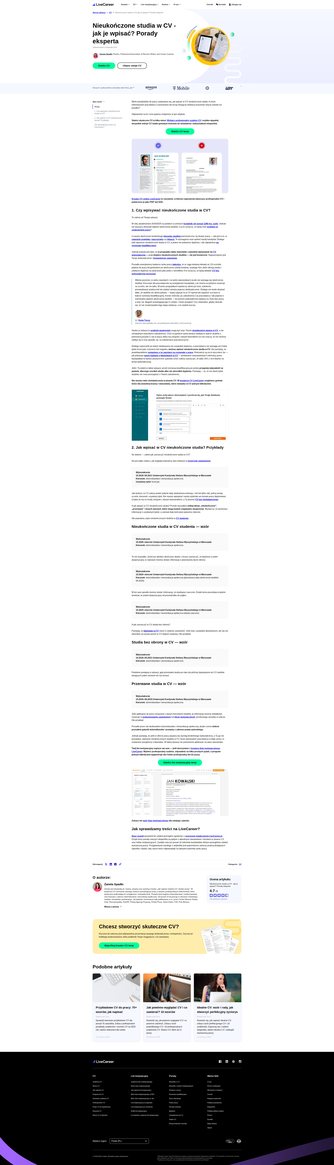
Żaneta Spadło (106, 54)
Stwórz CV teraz (180, 131)
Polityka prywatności (214, 1103)
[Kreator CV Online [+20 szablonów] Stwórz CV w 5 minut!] (103, 4)
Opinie (209, 1128)
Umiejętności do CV (176, 1115)
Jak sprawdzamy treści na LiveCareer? (105, 126)
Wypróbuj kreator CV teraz (119, 945)
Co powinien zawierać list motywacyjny (145, 1115)
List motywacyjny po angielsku (141, 1103)
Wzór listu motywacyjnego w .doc (142, 1098)
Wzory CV (96, 1086)
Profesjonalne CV (99, 1103)
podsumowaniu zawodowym (157, 717)
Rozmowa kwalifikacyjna (178, 1094)
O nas (176, 4)
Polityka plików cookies (215, 1111)
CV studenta (182, 518)
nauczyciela (157, 239)
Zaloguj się (236, 4)
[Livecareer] (103, 1061)
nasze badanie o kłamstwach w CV (161, 355)
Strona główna (99, 12)
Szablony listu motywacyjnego (141, 1082)
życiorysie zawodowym (199, 461)
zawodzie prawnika (141, 239)
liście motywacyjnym (185, 717)
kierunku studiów (172, 236)
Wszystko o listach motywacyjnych (181, 1086)
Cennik (210, 4)
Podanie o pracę (175, 1090)
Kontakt (222, 4)
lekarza (170, 239)
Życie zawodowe (175, 1098)
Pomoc (209, 1115)
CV (134, 4)
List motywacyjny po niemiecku (142, 1107)
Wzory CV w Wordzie (100, 1115)
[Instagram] (240, 1061)
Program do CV (98, 1094)
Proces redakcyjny (213, 1086)
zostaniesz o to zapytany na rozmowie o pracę (170, 352)
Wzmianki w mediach (214, 1090)
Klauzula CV (97, 1111)
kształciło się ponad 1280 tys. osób (201, 224)
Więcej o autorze (111, 906)
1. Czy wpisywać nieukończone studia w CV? (107, 112)
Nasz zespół (138, 836)
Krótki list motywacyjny (139, 1111)
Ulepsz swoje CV (132, 65)
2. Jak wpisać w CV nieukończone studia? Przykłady (108, 119)
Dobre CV (172, 1119)
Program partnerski (214, 1098)
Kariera (165, 4)
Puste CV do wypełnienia (102, 1107)
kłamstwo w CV (151, 631)
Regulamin (211, 1107)
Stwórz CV (104, 65)
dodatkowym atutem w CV (205, 330)
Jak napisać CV (98, 1090)
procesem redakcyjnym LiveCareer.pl (203, 836)
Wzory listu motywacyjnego (140, 1086)
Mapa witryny (212, 1124)
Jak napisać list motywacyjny (141, 1090)
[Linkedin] (226, 1061)
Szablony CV (97, 1082)
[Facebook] (220, 1061)
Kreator (124, 4)
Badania (172, 1111)
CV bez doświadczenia (206, 499)
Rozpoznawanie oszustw (178, 1124)
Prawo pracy (173, 1103)
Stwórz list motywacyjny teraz (180, 762)
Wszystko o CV (174, 1082)
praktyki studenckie (160, 330)
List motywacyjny (149, 4)
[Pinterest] (233, 1061)
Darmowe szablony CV (101, 1098)
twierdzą (176, 264)
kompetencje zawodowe (165, 258)
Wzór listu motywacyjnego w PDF (142, 1094)
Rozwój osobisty (175, 1107)
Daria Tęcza (144, 320)
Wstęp (97, 107)
